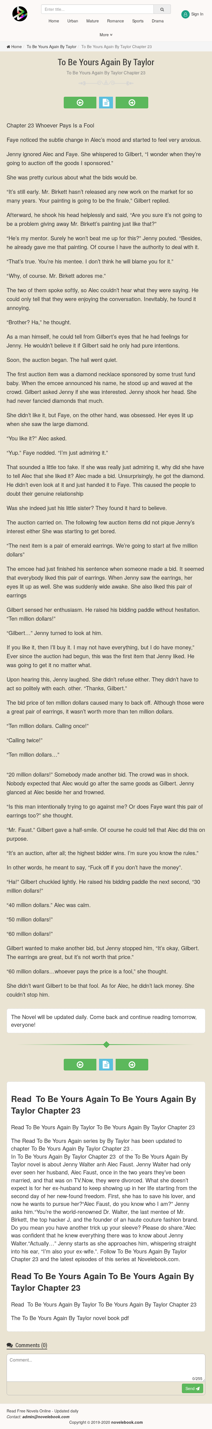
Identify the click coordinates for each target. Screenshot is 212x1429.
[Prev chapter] (80, 102)
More (105, 34)
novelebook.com (127, 1422)
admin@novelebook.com (45, 1416)
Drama (158, 20)
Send (191, 1388)
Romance (115, 20)
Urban (72, 20)
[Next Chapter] (132, 102)
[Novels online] (20, 13)
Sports (138, 20)
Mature (92, 20)
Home (54, 20)
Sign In (197, 14)
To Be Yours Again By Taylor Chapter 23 (116, 46)
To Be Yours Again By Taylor (51, 46)
